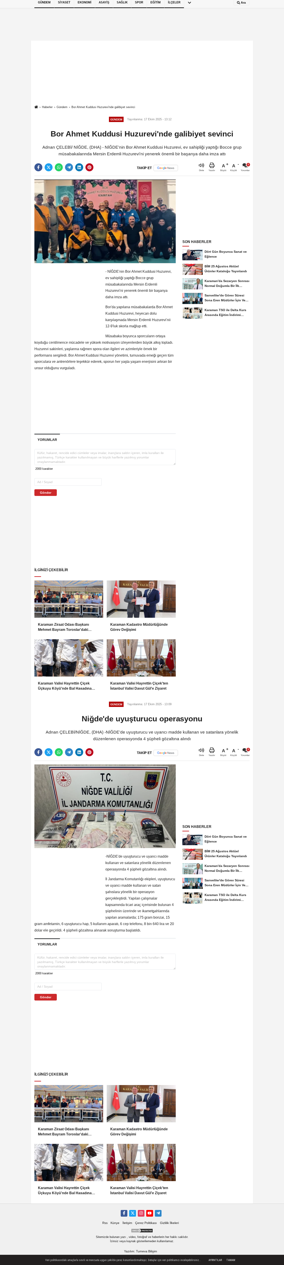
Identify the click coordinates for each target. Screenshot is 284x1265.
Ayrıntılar (215, 1260)
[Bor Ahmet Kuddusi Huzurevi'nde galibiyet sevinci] (105, 221)
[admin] (158, 1213)
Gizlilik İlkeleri (169, 1223)
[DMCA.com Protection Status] (142, 1230)
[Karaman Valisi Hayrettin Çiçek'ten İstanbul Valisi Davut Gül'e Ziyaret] (141, 658)
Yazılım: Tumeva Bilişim (140, 1251)
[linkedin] (79, 167)
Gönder (45, 492)
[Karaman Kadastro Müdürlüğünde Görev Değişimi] (141, 599)
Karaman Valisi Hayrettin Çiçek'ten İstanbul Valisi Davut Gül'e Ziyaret (139, 685)
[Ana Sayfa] (36, 107)
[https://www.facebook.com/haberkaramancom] (124, 1213)
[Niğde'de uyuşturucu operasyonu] (105, 806)
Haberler (47, 107)
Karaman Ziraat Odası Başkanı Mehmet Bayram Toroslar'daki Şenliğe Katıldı (63, 627)
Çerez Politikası (146, 1223)
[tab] (47, 440)
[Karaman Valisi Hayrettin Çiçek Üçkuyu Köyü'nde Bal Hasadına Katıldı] (68, 658)
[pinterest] (89, 167)
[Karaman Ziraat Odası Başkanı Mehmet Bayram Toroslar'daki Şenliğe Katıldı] (68, 599)
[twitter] (49, 167)
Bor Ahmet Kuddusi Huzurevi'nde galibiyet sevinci (103, 107)
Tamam (230, 1260)
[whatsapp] (59, 167)
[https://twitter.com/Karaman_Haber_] (132, 1213)
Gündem (62, 107)
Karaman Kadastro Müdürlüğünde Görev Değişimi (139, 627)
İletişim (127, 1223)
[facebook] (38, 167)
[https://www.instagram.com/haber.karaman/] (141, 1213)
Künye (114, 1223)
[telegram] (69, 167)
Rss (105, 1223)
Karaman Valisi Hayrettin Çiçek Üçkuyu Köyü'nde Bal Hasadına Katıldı (65, 686)
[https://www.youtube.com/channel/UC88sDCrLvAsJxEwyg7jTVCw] (149, 1213)
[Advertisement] (142, 73)
